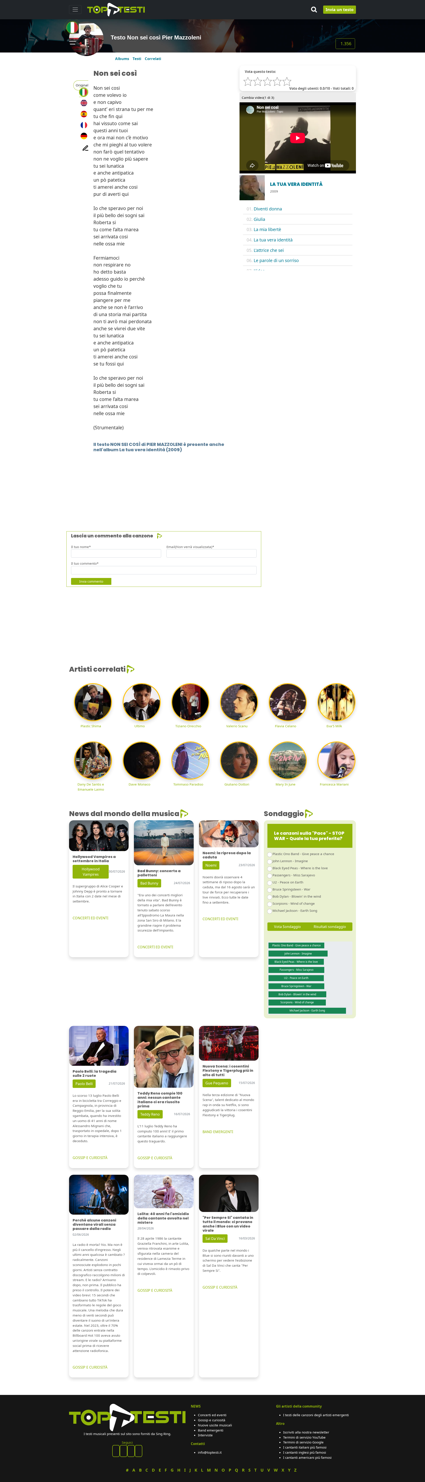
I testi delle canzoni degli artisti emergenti (316, 1415)
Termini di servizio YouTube (304, 1437)
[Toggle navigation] (75, 9)
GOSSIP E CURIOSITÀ (90, 1157)
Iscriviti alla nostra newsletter (306, 1432)
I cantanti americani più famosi (307, 1457)
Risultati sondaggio (330, 926)
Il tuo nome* (81, 547)
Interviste (205, 1435)
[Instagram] (131, 1451)
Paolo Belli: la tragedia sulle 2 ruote (94, 1073)
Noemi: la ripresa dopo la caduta (227, 855)
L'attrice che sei (269, 250)
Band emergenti (210, 1430)
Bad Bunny (149, 883)
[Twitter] (138, 1451)
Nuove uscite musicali (215, 1425)
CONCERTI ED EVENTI (90, 918)
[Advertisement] (202, 485)
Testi (137, 58)
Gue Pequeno (216, 1083)
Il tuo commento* (85, 563)
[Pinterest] (123, 1451)
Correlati (153, 58)
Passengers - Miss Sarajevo (293, 875)
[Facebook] (116, 1451)
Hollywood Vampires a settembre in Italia (94, 859)
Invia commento (91, 581)
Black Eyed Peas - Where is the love (300, 868)
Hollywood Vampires (91, 872)
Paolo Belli (84, 1083)
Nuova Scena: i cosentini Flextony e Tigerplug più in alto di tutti (228, 1070)
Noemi (210, 865)
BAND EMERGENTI (218, 1131)
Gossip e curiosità (211, 1420)
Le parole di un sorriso (276, 260)
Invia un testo (340, 9)
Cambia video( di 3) (258, 97)
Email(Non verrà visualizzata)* (190, 547)
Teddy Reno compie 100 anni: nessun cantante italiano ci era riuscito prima (159, 1100)
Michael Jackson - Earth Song (294, 910)
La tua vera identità (273, 240)
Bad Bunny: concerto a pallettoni (159, 873)
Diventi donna (268, 209)
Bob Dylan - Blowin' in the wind (296, 896)
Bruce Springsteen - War (291, 889)
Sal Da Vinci (215, 1238)
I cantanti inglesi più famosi (304, 1452)
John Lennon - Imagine (290, 861)
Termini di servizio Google (303, 1442)
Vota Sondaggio (287, 926)
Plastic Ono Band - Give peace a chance (303, 854)
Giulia (259, 219)
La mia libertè (267, 229)
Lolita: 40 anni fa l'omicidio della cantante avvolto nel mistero (163, 1218)
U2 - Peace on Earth (287, 882)
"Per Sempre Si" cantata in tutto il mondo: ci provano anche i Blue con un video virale (228, 1224)
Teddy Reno (150, 1114)
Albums (122, 58)
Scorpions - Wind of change (293, 903)
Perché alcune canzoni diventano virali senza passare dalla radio (94, 1224)
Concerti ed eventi (212, 1415)
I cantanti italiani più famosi (304, 1447)
